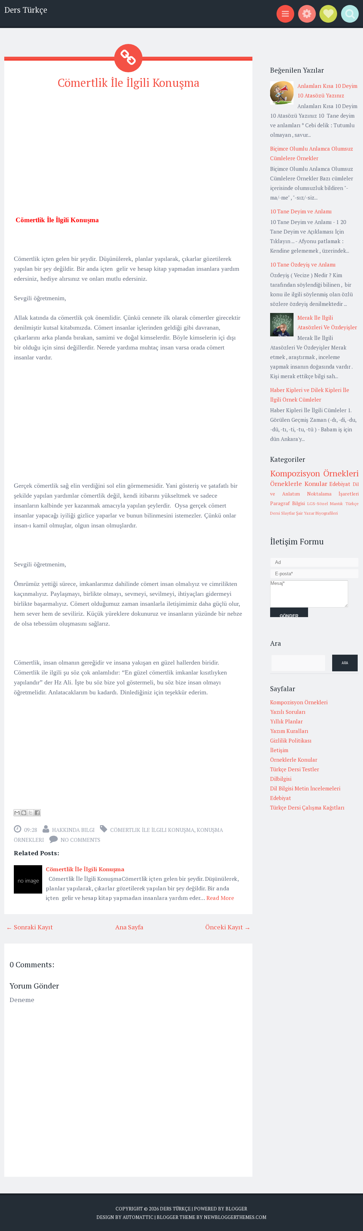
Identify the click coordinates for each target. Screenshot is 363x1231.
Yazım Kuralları (289, 730)
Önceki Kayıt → (228, 927)
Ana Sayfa (129, 927)
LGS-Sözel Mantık (325, 503)
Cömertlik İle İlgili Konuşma (128, 82)
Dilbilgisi (280, 778)
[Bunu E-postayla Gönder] (17, 812)
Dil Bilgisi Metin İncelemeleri (305, 788)
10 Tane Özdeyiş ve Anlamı (303, 264)
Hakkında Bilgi (73, 829)
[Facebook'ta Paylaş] (37, 812)
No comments (80, 839)
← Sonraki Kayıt (29, 927)
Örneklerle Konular (298, 483)
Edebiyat (339, 483)
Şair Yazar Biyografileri (317, 513)
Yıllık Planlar (286, 721)
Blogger (236, 1208)
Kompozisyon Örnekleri (314, 473)
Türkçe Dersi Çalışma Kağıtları (307, 807)
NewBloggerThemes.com (235, 1217)
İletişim (279, 750)
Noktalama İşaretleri (333, 494)
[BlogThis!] (23, 812)
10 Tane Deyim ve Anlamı (301, 211)
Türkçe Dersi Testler (294, 769)
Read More (220, 898)
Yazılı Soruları (288, 711)
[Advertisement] (128, 146)
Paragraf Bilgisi (287, 503)
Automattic (138, 1217)
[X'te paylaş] (30, 812)
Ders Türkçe (25, 9)
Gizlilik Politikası (291, 740)
